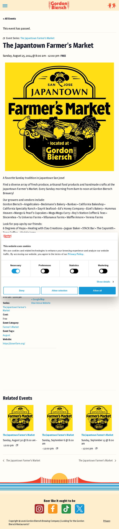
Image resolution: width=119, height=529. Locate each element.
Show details (103, 281)
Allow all (97, 290)
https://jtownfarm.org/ (14, 343)
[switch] (45, 271)
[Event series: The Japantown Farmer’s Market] (17, 445)
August (6, 335)
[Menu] (5, 5)
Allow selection (59, 290)
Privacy (106, 521)
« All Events (9, 18)
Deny (21, 290)
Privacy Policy (75, 254)
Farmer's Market (11, 327)
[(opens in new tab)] (39, 508)
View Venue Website (40, 303)
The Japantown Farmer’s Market (19, 435)
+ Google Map (37, 299)
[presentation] (20, 418)
